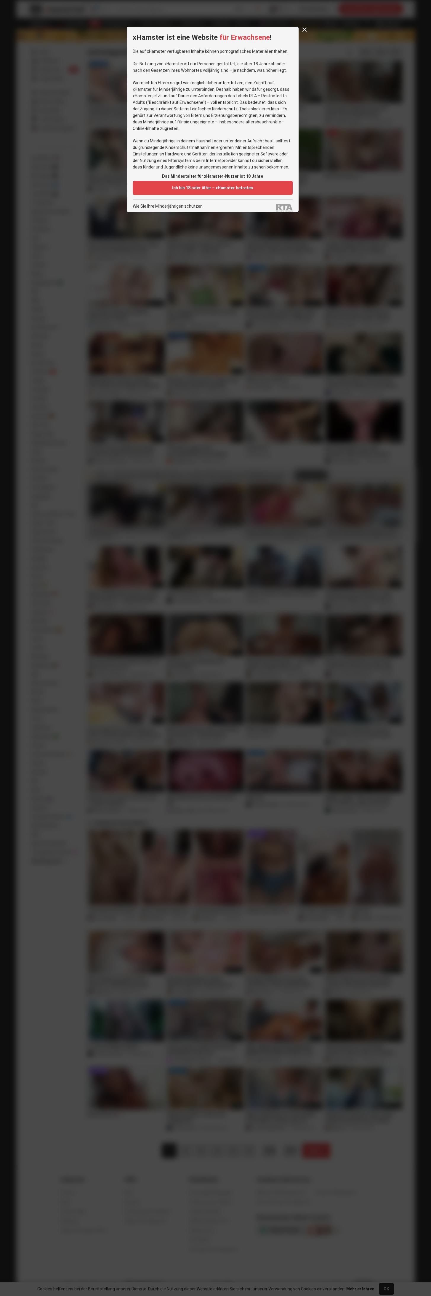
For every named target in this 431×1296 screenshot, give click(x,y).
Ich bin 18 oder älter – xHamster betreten (212, 187)
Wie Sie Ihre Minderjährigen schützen (168, 206)
